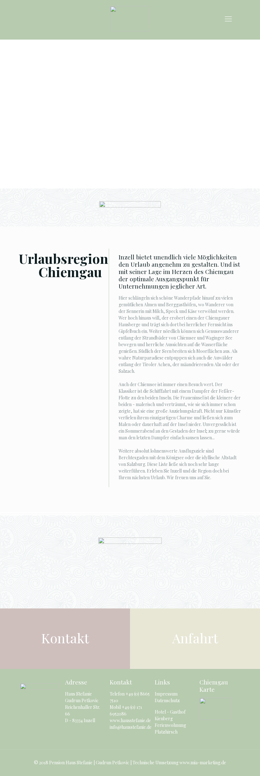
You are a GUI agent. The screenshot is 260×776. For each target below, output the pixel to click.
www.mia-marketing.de (202, 763)
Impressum (166, 694)
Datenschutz (167, 700)
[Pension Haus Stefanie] (130, 18)
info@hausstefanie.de (131, 727)
